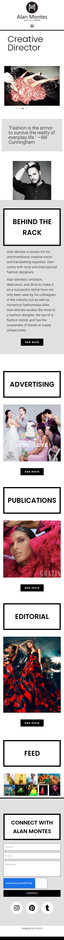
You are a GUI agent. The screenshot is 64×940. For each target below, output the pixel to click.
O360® (38, 928)
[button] (32, 26)
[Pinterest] (32, 908)
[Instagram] (17, 908)
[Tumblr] (47, 908)
